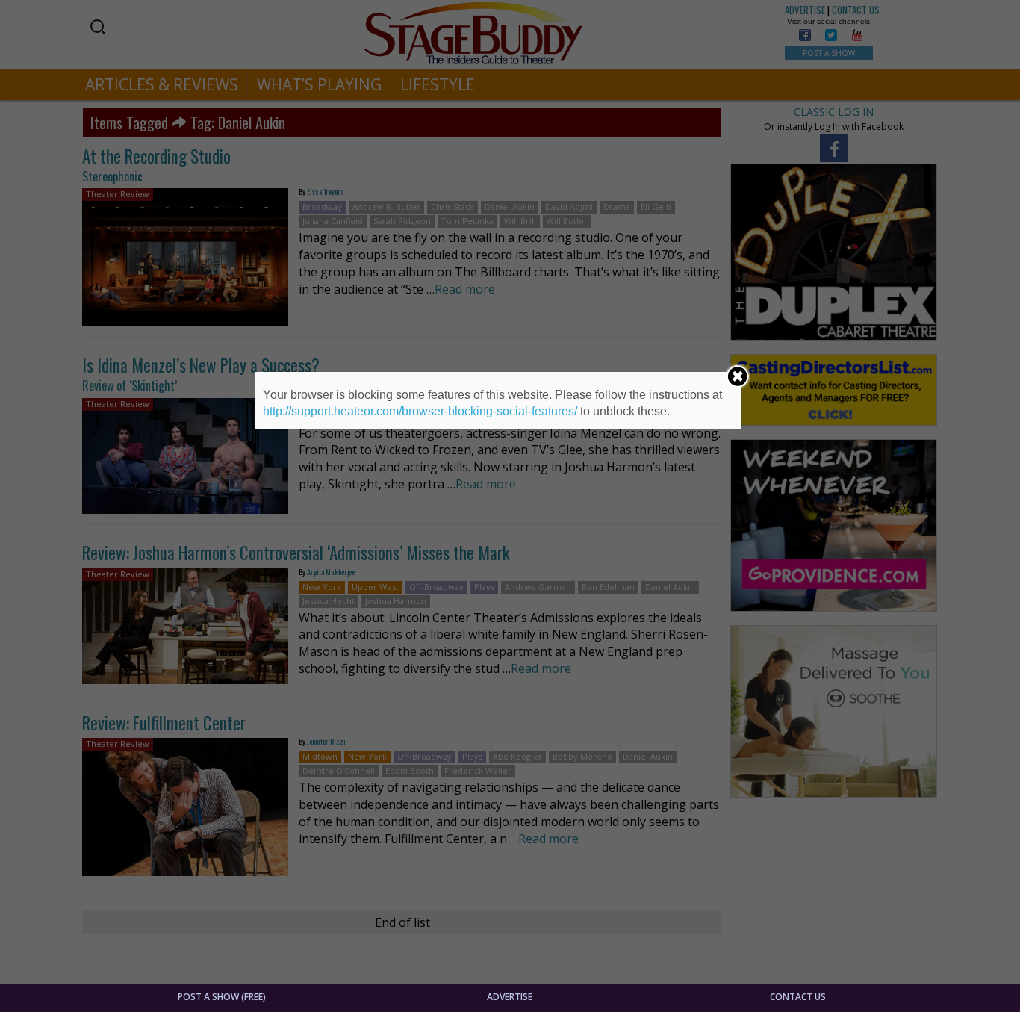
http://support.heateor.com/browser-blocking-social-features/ (420, 411)
